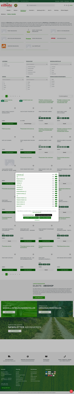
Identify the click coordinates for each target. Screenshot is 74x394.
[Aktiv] (56, 174)
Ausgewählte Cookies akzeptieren (31, 217)
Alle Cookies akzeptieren (45, 217)
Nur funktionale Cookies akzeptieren (43, 215)
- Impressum (37, 220)
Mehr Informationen (37, 212)
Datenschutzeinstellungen (28, 215)
